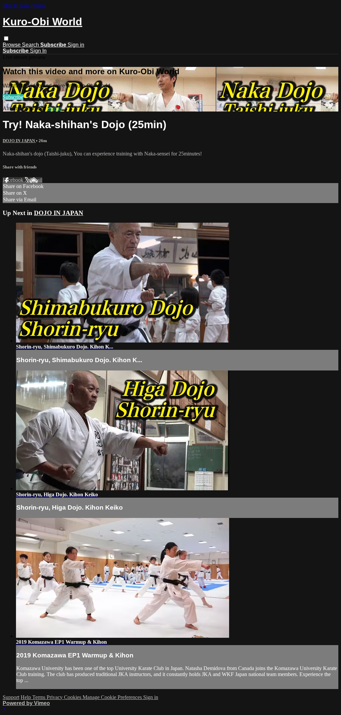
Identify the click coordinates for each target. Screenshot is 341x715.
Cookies (73, 697)
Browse (12, 45)
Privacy (55, 697)
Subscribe (13, 97)
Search (31, 45)
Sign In (38, 51)
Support (11, 697)
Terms (39, 697)
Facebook (14, 180)
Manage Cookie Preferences (113, 697)
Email (36, 180)
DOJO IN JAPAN (19, 140)
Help (26, 697)
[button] (6, 38)
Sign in (76, 45)
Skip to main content (24, 5)
